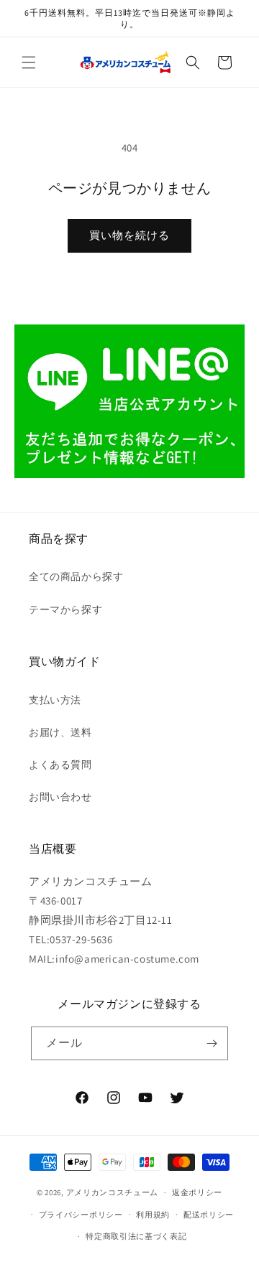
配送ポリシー (208, 1215)
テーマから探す (65, 609)
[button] (29, 62)
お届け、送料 (60, 732)
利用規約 (153, 1215)
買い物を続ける (129, 235)
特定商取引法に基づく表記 (136, 1236)
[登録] (211, 1043)
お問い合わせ (60, 796)
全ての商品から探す (76, 576)
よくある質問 (60, 764)
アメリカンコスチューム (112, 1192)
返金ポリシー (197, 1192)
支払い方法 (55, 699)
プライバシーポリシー (81, 1215)
